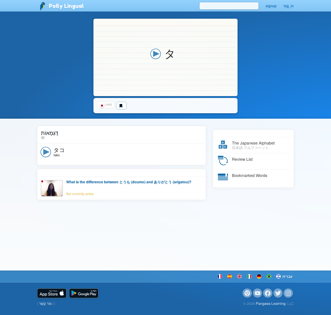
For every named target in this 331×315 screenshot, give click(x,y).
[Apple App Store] (51, 293)
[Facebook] (267, 293)
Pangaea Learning (271, 303)
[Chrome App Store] (247, 293)
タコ (59, 150)
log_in (289, 5)
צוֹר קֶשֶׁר (45, 303)
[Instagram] (288, 293)
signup (271, 5)
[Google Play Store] (83, 293)
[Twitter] (278, 293)
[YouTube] (257, 293)
